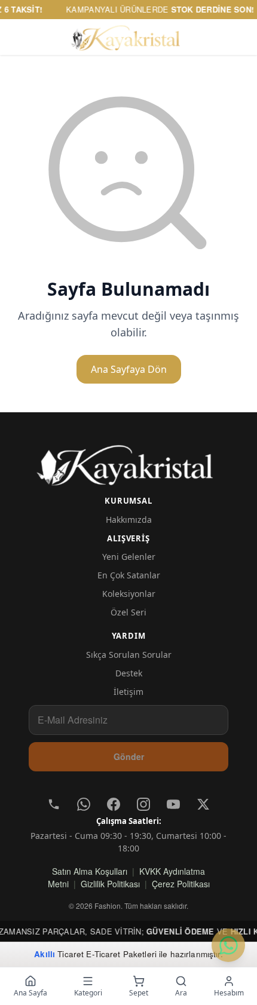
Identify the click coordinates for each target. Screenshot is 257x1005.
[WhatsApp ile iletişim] (228, 945)
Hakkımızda (129, 519)
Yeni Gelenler (128, 556)
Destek (128, 673)
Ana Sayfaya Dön (129, 369)
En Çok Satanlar (128, 575)
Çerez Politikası (181, 884)
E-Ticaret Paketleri (121, 954)
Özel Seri (128, 612)
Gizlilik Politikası (110, 884)
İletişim (128, 691)
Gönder (129, 756)
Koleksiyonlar (128, 593)
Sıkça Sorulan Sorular (129, 654)
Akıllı (44, 954)
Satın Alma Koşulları (89, 871)
